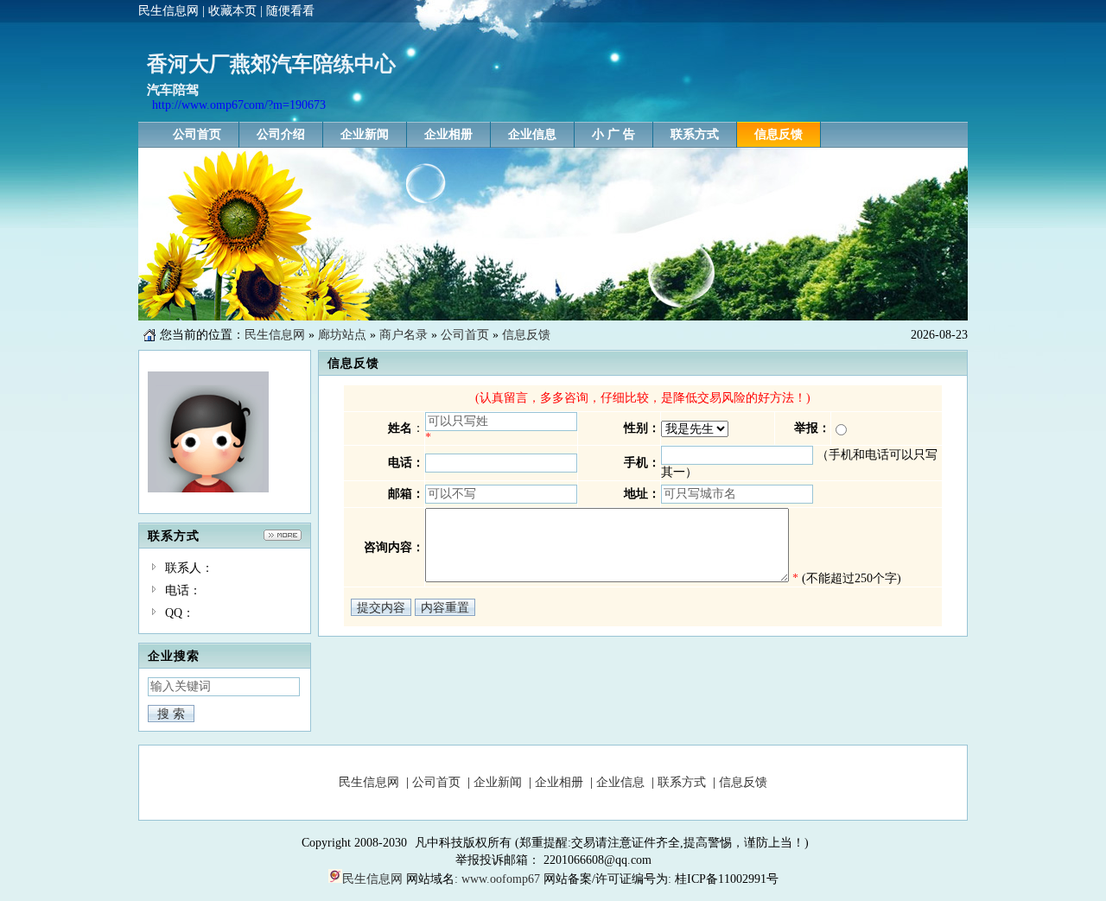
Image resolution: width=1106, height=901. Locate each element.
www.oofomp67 (500, 878)
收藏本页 (232, 10)
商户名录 (403, 334)
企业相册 (559, 782)
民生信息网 (168, 10)
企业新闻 (498, 782)
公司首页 (465, 334)
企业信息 (620, 782)
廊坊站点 (342, 334)
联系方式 (682, 782)
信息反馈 (526, 334)
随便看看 (290, 10)
